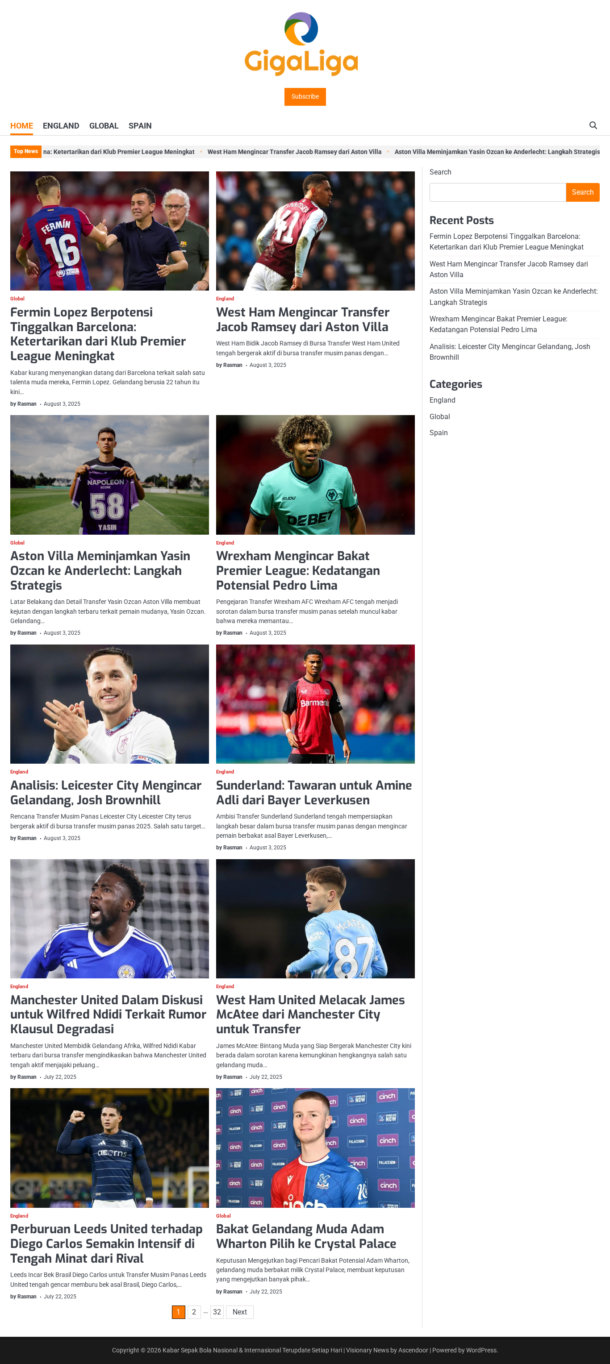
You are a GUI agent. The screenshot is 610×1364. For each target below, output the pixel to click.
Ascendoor (413, 1350)
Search (440, 172)
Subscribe (305, 96)
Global (17, 299)
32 (217, 1312)
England (225, 299)
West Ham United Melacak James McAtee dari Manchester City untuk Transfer (310, 1014)
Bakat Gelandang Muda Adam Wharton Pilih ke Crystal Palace (306, 1236)
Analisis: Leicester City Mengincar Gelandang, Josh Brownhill (106, 793)
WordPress (481, 1350)
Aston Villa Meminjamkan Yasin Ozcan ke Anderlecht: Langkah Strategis (471, 151)
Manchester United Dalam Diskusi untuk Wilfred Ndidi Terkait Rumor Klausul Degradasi (108, 1014)
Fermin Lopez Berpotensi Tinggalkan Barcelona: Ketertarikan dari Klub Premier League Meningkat (98, 334)
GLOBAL (104, 125)
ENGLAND (61, 125)
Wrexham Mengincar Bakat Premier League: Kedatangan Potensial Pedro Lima (298, 570)
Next (240, 1312)
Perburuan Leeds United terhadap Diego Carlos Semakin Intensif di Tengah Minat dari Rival (106, 1243)
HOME (21, 125)
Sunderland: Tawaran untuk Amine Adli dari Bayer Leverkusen (314, 793)
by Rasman (23, 404)
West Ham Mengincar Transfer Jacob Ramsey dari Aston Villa (268, 151)
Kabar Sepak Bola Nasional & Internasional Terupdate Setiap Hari (252, 1350)
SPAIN (140, 125)
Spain (439, 432)
